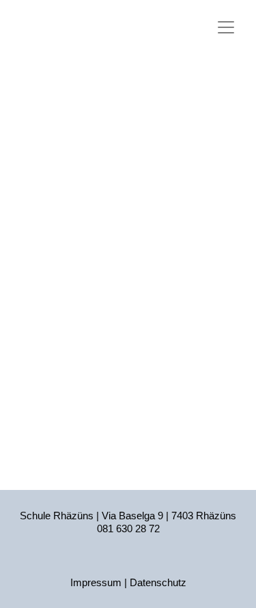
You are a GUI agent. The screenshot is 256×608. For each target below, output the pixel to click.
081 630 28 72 (128, 528)
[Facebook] (128, 562)
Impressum (96, 582)
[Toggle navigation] (226, 27)
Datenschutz (158, 582)
